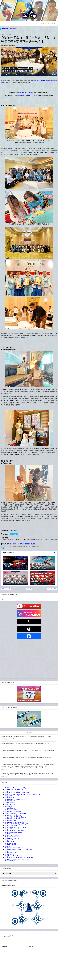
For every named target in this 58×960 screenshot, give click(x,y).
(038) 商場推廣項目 (10, 852)
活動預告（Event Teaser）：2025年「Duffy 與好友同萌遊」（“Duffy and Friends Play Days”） (41, 565)
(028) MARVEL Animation (12, 837)
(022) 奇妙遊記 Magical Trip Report (15, 827)
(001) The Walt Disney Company (14, 789)
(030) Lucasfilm (9, 840)
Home (2, 34)
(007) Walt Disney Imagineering (14, 799)
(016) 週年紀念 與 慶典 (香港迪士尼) (15, 817)
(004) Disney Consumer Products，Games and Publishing (22, 794)
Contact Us (31, 949)
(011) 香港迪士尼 (11, 34)
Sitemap (31, 946)
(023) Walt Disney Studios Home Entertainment (19, 829)
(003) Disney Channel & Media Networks (17, 792)
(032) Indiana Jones (11, 843)
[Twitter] (46, 23)
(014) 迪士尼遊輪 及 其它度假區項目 (16, 813)
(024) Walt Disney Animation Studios (16, 830)
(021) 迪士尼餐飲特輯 (11, 825)
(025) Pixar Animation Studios (13, 832)
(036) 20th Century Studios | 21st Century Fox (18, 849)
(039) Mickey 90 (9, 854)
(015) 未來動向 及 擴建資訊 (13, 815)
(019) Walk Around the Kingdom (14, 822)
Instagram (21, 92)
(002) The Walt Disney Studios (14, 791)
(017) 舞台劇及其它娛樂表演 (13, 819)
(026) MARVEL (9, 833)
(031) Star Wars (9, 841)
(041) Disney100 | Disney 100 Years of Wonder (19, 857)
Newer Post (6, 588)
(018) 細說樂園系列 (10, 820)
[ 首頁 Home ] (5, 946)
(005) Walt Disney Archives (13, 796)
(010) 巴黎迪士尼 (10, 804)
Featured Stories (10, 860)
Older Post (52, 588)
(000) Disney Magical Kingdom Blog (15, 788)
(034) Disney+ (9, 846)
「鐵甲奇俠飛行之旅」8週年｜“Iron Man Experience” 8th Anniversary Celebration (15, 565)
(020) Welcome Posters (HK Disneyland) (17, 824)
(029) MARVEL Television (12, 838)
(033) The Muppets (10, 844)
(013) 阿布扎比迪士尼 (11, 810)
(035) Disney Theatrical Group (14, 848)
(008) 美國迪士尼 (10, 801)
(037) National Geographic (12, 851)
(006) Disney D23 (10, 797)
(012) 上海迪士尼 (10, 808)
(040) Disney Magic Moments (13, 856)
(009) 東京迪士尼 (10, 802)
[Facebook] (41, 23)
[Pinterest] (48, 23)
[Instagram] (43, 23)
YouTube (30, 92)
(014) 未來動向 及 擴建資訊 (13, 811)
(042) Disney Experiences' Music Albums (17, 859)
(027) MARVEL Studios (12, 835)
